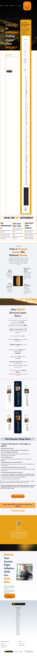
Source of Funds (25, 70)
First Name (25, 40)
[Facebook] (16, 651)
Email (25, 54)
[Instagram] (18, 651)
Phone (25, 50)
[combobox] (25, 52)
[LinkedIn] (21, 651)
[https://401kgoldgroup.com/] (18, 604)
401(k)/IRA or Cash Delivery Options (25, 61)
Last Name (25, 46)
